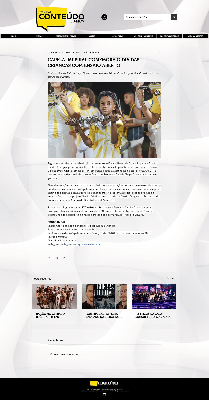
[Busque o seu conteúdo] (174, 17)
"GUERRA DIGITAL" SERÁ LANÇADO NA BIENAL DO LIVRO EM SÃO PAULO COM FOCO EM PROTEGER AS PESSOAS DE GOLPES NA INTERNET (104, 315)
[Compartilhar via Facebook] (49, 257)
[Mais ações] (159, 52)
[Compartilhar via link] (64, 257)
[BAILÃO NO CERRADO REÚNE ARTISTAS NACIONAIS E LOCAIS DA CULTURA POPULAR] (54, 296)
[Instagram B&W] (104, 394)
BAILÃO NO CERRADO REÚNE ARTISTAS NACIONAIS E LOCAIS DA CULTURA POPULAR (52, 315)
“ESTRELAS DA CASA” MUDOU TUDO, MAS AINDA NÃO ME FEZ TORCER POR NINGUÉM (153, 315)
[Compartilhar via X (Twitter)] (56, 257)
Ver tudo (172, 278)
